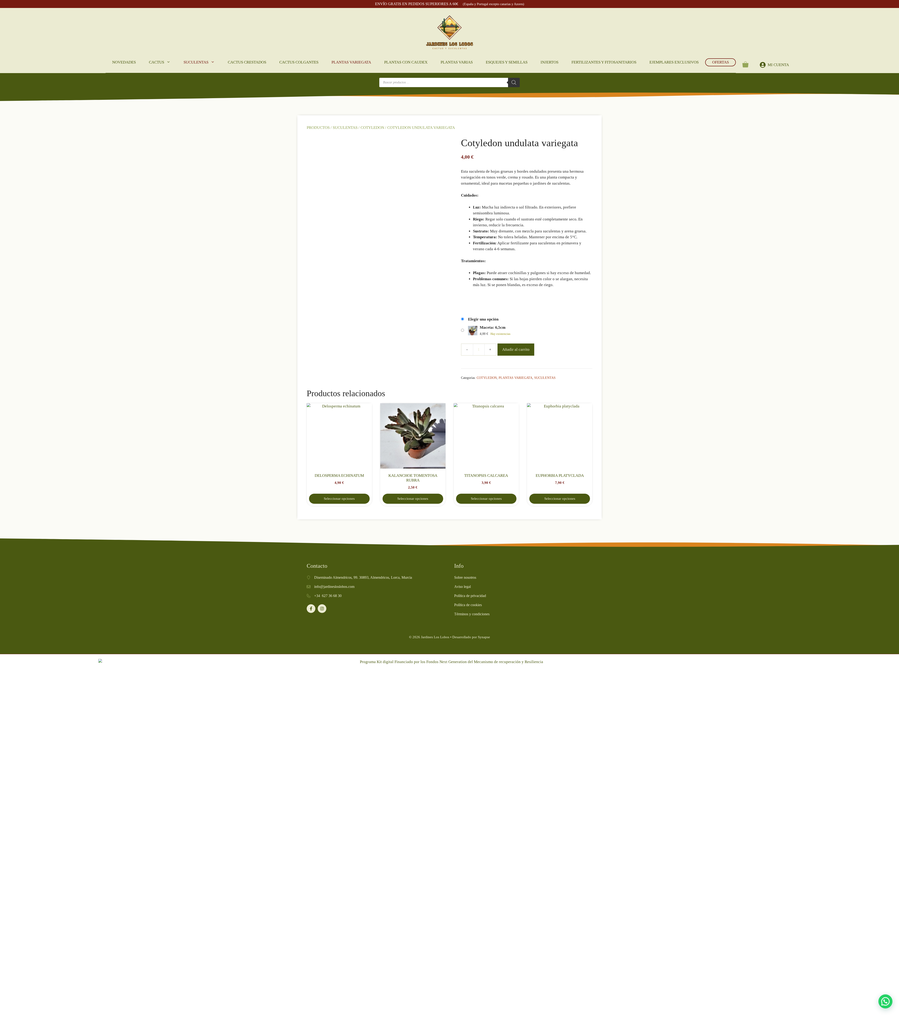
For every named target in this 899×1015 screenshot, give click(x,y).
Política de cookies (468, 605)
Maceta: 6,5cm (492, 327)
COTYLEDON (372, 127)
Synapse (484, 637)
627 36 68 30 (332, 596)
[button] (885, 1001)
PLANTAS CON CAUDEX (405, 62)
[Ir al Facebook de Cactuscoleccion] (311, 608)
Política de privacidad (470, 596)
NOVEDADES (124, 62)
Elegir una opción (483, 319)
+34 (318, 596)
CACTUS (156, 62)
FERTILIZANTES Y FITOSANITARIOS (603, 62)
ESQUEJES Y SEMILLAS (506, 62)
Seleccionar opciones (339, 498)
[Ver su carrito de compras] (745, 65)
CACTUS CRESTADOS (247, 62)
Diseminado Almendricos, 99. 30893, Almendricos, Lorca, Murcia (363, 577)
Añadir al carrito (516, 349)
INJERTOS (549, 62)
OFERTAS (720, 62)
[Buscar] (514, 82)
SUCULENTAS (196, 62)
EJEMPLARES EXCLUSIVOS (674, 62)
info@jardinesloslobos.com (334, 587)
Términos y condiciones (472, 614)
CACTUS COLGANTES (298, 62)
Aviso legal (462, 587)
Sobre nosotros (465, 577)
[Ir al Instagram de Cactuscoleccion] (322, 608)
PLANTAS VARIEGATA (351, 62)
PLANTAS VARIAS (457, 62)
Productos (318, 127)
